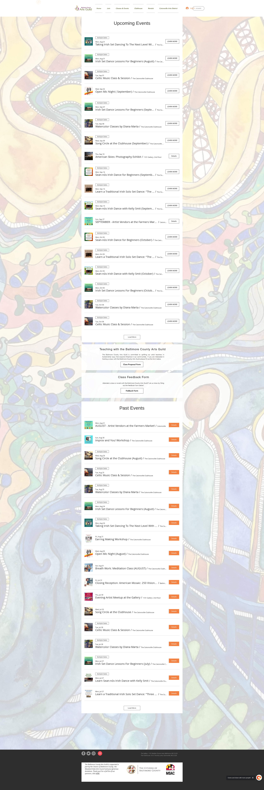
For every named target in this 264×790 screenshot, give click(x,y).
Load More (132, 337)
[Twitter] (89, 753)
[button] (124, 44)
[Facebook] (83, 753)
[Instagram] (94, 753)
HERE (97, 773)
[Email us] (100, 753)
